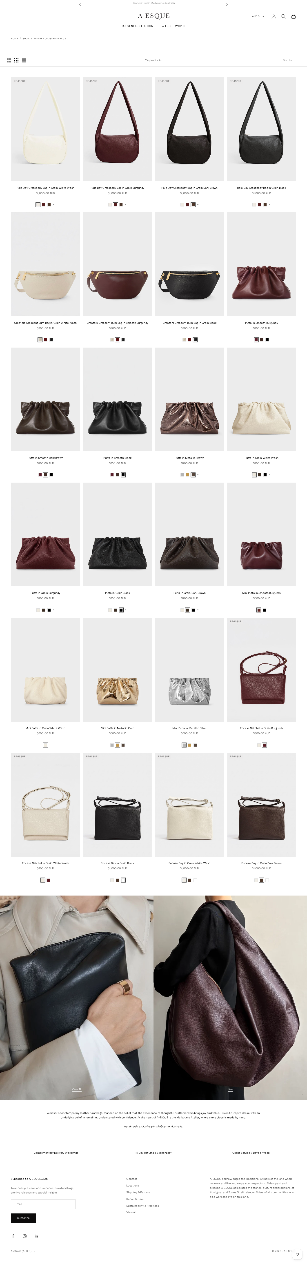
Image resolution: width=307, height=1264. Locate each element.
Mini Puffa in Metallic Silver (189, 728)
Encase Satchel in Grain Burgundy (261, 728)
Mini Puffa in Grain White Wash (45, 728)
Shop (26, 38)
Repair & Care (135, 1199)
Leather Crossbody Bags (50, 38)
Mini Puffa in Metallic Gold (117, 728)
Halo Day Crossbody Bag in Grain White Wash (45, 188)
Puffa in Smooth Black (117, 458)
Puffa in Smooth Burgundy (261, 323)
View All (77, 1089)
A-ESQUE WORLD (173, 26)
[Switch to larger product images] (9, 60)
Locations (132, 1186)
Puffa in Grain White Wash (261, 458)
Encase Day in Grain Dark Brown (261, 863)
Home (14, 38)
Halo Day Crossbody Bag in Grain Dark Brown (189, 188)
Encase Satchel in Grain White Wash (45, 863)
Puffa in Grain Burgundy (45, 593)
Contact (131, 1179)
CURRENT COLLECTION (137, 26)
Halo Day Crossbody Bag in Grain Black (261, 188)
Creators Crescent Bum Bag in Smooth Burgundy (117, 323)
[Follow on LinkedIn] (36, 1236)
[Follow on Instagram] (24, 1236)
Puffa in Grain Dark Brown (190, 593)
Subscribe (23, 1218)
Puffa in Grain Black (117, 593)
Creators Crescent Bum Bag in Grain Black (189, 323)
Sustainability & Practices (142, 1206)
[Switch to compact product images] (24, 60)
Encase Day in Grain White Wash (190, 863)
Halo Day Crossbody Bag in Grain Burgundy (117, 188)
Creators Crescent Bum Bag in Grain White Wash (45, 323)
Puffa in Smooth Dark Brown (45, 458)
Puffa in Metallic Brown (189, 458)
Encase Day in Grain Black (117, 863)
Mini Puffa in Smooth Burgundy (261, 593)
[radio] (38, 204)
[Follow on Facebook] (13, 1236)
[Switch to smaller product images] (16, 60)
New (230, 1089)
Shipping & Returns (138, 1192)
